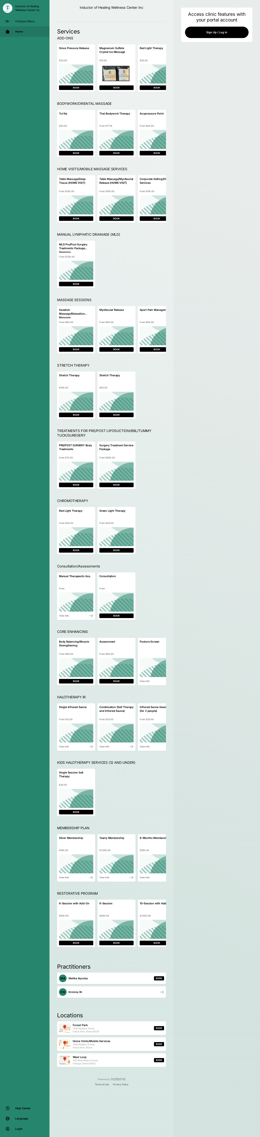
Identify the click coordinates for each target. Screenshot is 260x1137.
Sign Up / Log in (216, 32)
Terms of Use (102, 1084)
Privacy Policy (120, 1084)
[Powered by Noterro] (111, 1079)
